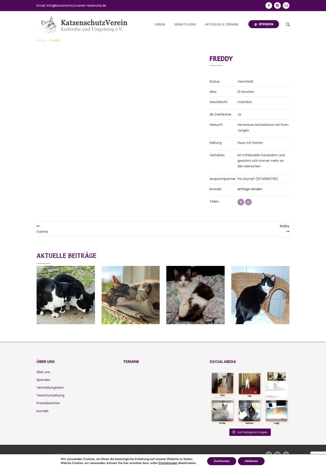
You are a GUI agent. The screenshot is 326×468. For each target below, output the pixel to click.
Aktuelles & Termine (221, 24)
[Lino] (130, 289)
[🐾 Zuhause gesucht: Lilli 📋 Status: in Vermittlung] (249, 385)
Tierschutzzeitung (50, 395)
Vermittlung (185, 24)
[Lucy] (195, 289)
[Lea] (260, 289)
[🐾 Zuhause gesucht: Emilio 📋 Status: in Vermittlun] (222, 412)
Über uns (43, 372)
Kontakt (43, 411)
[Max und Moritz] (65, 289)
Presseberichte (48, 403)
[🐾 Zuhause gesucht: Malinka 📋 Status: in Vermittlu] (249, 412)
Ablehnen (251, 461)
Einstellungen (167, 463)
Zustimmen (222, 461)
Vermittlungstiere (50, 387)
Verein (160, 24)
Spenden (265, 24)
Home (41, 40)
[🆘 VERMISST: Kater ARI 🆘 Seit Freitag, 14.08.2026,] (276, 385)
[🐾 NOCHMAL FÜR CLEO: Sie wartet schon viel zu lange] (222, 385)
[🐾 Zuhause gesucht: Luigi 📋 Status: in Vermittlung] (276, 412)
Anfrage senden (250, 189)
